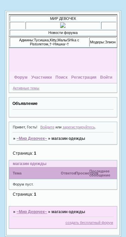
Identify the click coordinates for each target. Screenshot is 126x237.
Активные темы (26, 88)
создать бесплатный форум (89, 223)
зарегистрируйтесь (78, 127)
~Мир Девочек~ (31, 138)
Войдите (47, 127)
